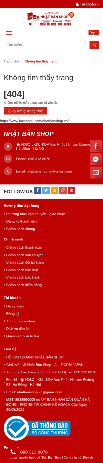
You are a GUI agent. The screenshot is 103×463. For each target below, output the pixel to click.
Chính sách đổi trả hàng (25, 262)
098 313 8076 (39, 159)
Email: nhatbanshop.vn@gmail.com (34, 392)
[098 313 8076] (13, 452)
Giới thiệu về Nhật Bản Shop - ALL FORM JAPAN (45, 365)
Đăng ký (12, 314)
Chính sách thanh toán (24, 247)
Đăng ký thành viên (21, 221)
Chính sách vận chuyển (25, 255)
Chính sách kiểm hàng (24, 285)
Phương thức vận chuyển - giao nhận (35, 214)
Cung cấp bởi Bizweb (77, 457)
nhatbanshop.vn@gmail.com (49, 171)
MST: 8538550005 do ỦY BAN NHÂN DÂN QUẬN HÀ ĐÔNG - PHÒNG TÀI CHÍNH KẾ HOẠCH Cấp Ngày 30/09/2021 (48, 404)
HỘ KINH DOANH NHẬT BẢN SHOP (35, 357)
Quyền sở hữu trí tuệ (22, 336)
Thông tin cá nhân (20, 321)
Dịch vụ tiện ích (18, 329)
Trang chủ (11, 61)
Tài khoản (88, 4)
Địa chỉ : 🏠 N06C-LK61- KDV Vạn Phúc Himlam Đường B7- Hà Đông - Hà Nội (50, 382)
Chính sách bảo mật (22, 270)
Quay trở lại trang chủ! (25, 111)
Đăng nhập (15, 306)
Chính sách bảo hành (23, 277)
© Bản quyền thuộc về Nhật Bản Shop (36, 457)
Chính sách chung (20, 229)
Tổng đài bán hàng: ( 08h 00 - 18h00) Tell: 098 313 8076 (51, 372)
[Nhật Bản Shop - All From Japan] (51, 19)
